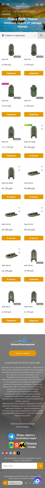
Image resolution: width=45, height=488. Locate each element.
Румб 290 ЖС (6, 265)
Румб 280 (5, 59)
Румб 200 (5, 142)
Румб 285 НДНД (7, 183)
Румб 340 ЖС (28, 183)
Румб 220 (27, 100)
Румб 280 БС (6, 307)
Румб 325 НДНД (29, 142)
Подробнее (11, 73)
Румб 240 (5, 100)
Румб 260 (27, 59)
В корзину (34, 155)
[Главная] (3, 11)
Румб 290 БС (28, 265)
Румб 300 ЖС (28, 224)
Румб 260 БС (28, 307)
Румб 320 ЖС (6, 224)
